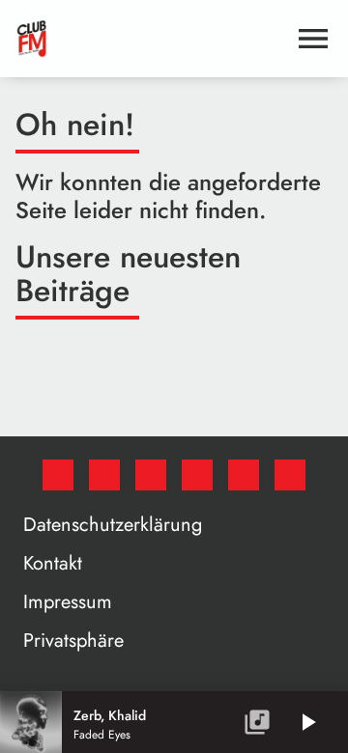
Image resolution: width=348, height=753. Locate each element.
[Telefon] (243, 475)
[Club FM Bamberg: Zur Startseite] (150, 38)
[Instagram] (150, 475)
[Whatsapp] (197, 475)
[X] (104, 475)
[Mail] (290, 475)
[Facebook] (58, 475)
